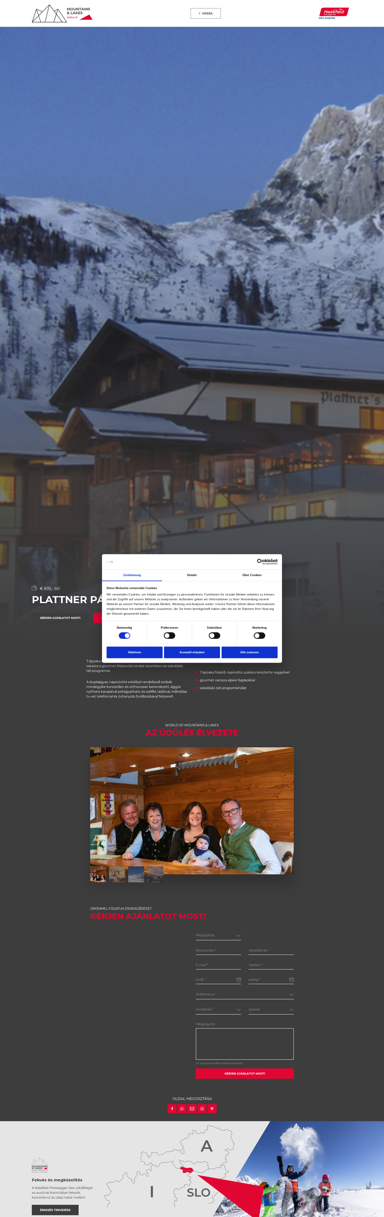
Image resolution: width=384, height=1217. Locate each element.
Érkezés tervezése (55, 1210)
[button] (172, 1108)
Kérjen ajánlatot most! (60, 618)
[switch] (169, 636)
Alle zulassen (249, 652)
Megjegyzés (205, 1024)
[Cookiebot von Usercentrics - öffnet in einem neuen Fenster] (260, 562)
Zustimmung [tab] (132, 575)
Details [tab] (192, 575)
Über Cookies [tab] (252, 575)
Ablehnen (134, 652)
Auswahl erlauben (192, 652)
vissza (207, 13)
